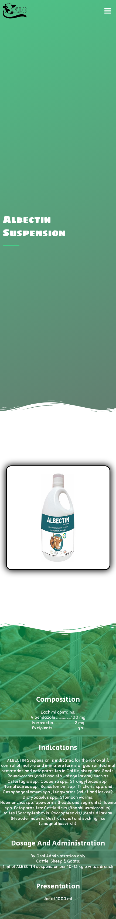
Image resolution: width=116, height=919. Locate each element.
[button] (107, 11)
